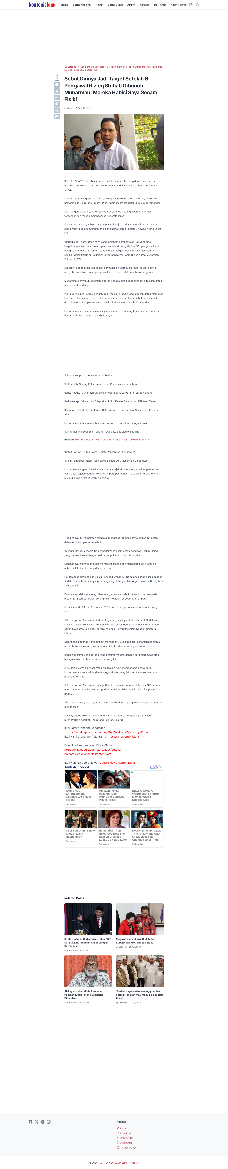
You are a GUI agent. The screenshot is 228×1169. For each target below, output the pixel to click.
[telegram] (57, 104)
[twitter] (57, 91)
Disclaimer (125, 1142)
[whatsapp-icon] (49, 1122)
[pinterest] (57, 110)
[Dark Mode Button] (191, 5)
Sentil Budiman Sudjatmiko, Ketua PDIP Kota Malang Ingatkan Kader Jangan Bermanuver (87, 942)
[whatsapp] (57, 97)
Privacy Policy (127, 1147)
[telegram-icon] (43, 1122)
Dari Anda (160, 4)
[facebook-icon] (30, 1122)
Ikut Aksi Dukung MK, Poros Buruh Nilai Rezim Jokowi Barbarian (112, 439)
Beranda (124, 1128)
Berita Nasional (82, 4)
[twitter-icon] (36, 1122)
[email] (57, 116)
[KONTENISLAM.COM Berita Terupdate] (42, 4)
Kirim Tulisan (179, 4)
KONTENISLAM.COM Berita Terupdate (119, 1162)
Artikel (131, 4)
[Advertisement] (114, 37)
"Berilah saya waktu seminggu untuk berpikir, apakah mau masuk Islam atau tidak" (139, 995)
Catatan (145, 4)
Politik (99, 4)
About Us (125, 1133)
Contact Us (126, 1137)
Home (64, 4)
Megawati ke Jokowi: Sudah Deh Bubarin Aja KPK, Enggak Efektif (135, 940)
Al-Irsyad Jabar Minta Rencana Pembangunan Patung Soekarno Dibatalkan (83, 995)
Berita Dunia (115, 4)
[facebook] (57, 85)
